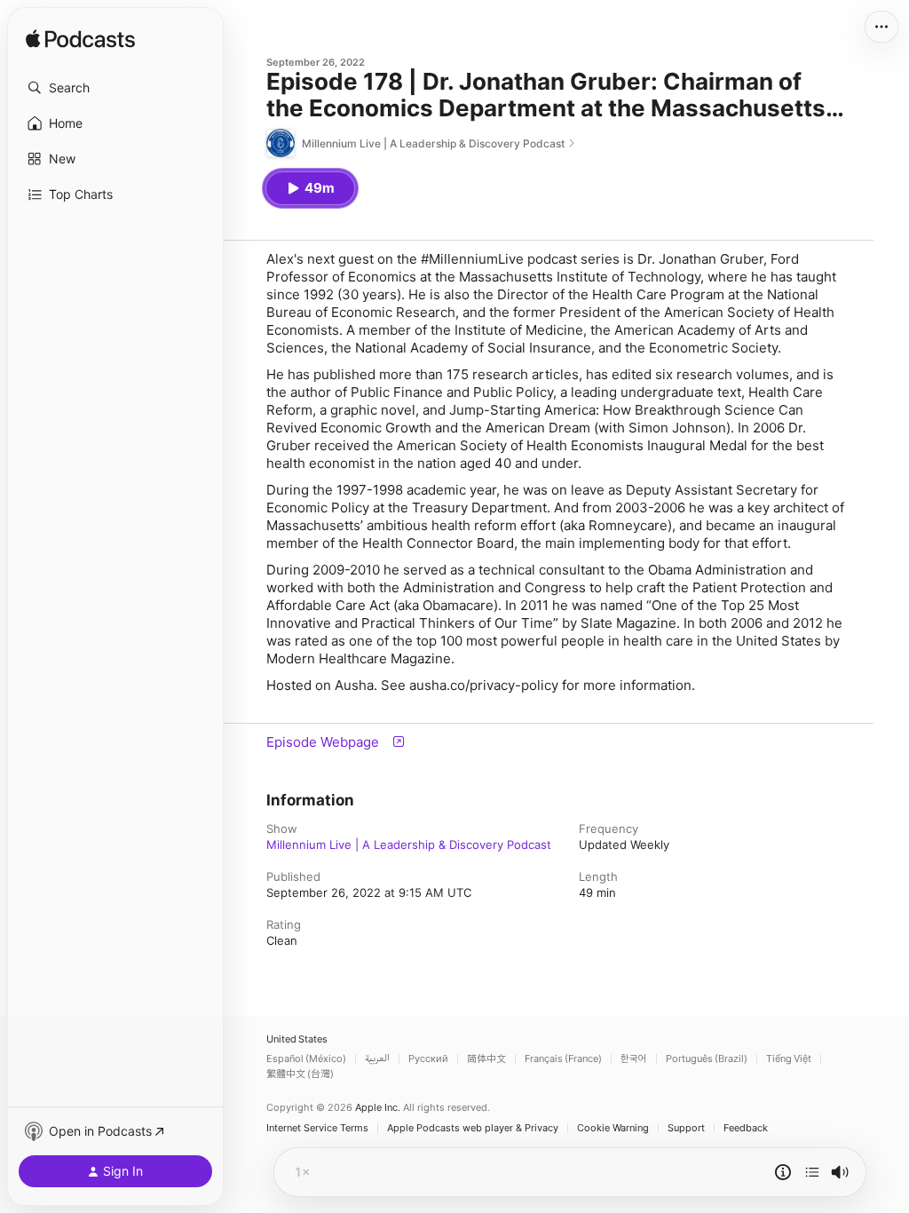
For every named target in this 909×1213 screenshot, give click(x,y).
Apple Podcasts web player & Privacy (472, 1128)
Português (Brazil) (706, 1059)
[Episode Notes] (783, 1172)
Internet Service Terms (317, 1128)
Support (686, 1128)
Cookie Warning (613, 1128)
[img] (80, 40)
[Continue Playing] (812, 1172)
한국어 (633, 1059)
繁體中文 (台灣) (300, 1074)
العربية (377, 1059)
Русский (428, 1059)
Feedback (745, 1128)
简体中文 (486, 1059)
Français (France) (563, 1059)
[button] (115, 88)
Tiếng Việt (788, 1059)
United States (297, 1039)
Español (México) (306, 1059)
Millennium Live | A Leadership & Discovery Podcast (408, 844)
